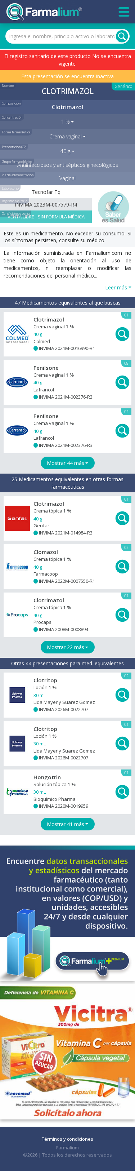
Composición (11, 103)
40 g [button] (65, 151)
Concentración (12, 117)
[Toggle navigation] (124, 12)
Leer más (116, 287)
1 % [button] (65, 121)
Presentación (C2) (14, 147)
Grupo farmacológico (17, 161)
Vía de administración (17, 175)
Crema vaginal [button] (65, 136)
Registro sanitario (14, 201)
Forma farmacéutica (16, 132)
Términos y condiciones (67, 1139)
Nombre (8, 85)
